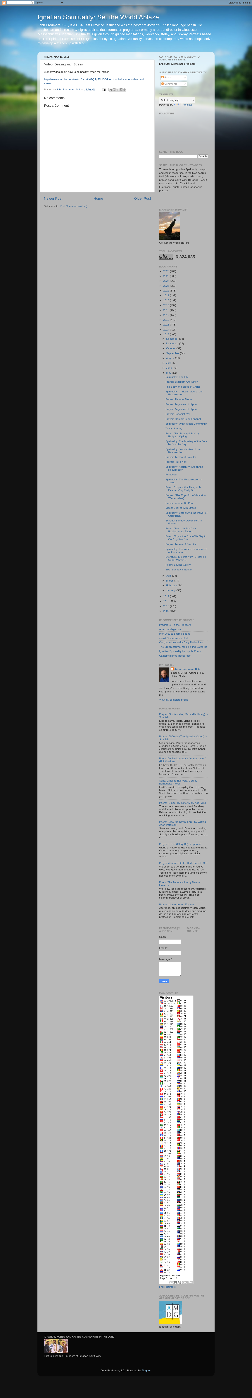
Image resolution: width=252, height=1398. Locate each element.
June (169, 368)
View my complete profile (173, 699)
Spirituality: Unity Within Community (186, 423)
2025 (166, 276)
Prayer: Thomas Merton (179, 399)
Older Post (142, 198)
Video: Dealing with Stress (180, 507)
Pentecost (171, 474)
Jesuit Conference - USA (173, 638)
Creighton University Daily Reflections (181, 642)
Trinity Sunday (173, 428)
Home (98, 198)
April (169, 575)
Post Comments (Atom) (73, 206)
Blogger (146, 1370)
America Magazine (170, 629)
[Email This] (110, 89)
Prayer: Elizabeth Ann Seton (181, 381)
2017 (166, 315)
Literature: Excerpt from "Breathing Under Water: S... (185, 558)
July (169, 363)
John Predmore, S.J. (187, 669)
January (171, 590)
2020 (166, 300)
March (170, 580)
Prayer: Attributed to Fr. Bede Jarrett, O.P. (183, 863)
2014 (166, 329)
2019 (166, 305)
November (172, 343)
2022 (166, 290)
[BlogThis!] (114, 89)
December (172, 338)
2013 (166, 334)
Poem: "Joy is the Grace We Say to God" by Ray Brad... (185, 538)
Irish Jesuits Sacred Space (174, 633)
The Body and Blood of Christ (182, 386)
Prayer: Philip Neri (176, 461)
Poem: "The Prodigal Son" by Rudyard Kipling (182, 435)
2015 (166, 324)
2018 (166, 310)
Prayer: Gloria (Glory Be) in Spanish (180, 844)
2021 (166, 295)
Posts (167, 77)
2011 (166, 601)
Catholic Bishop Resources (175, 655)
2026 (166, 271)
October (171, 348)
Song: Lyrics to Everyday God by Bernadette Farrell (178, 782)
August (170, 358)
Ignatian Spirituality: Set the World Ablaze (98, 17)
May (169, 372)
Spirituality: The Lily (176, 377)
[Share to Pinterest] (124, 89)
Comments (170, 83)
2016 (166, 319)
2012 (166, 596)
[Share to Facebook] (121, 89)
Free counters (167, 1286)
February (172, 585)
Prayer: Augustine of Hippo (181, 404)
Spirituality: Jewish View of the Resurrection (183, 451)
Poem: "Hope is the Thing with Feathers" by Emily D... (183, 489)
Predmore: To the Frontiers (175, 624)
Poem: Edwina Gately (178, 564)
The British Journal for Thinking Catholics (183, 646)
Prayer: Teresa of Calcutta (180, 457)
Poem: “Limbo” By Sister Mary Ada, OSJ (182, 802)
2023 (166, 285)
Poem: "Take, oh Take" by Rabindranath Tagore (180, 530)
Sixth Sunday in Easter (178, 569)
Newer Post (53, 198)
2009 (166, 611)
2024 (166, 280)
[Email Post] (103, 89)
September (173, 353)
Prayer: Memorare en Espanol (183, 419)
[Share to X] (117, 89)
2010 (166, 606)
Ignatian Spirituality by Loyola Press (180, 651)
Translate (186, 104)
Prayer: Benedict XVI (177, 414)
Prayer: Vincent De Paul (179, 503)
